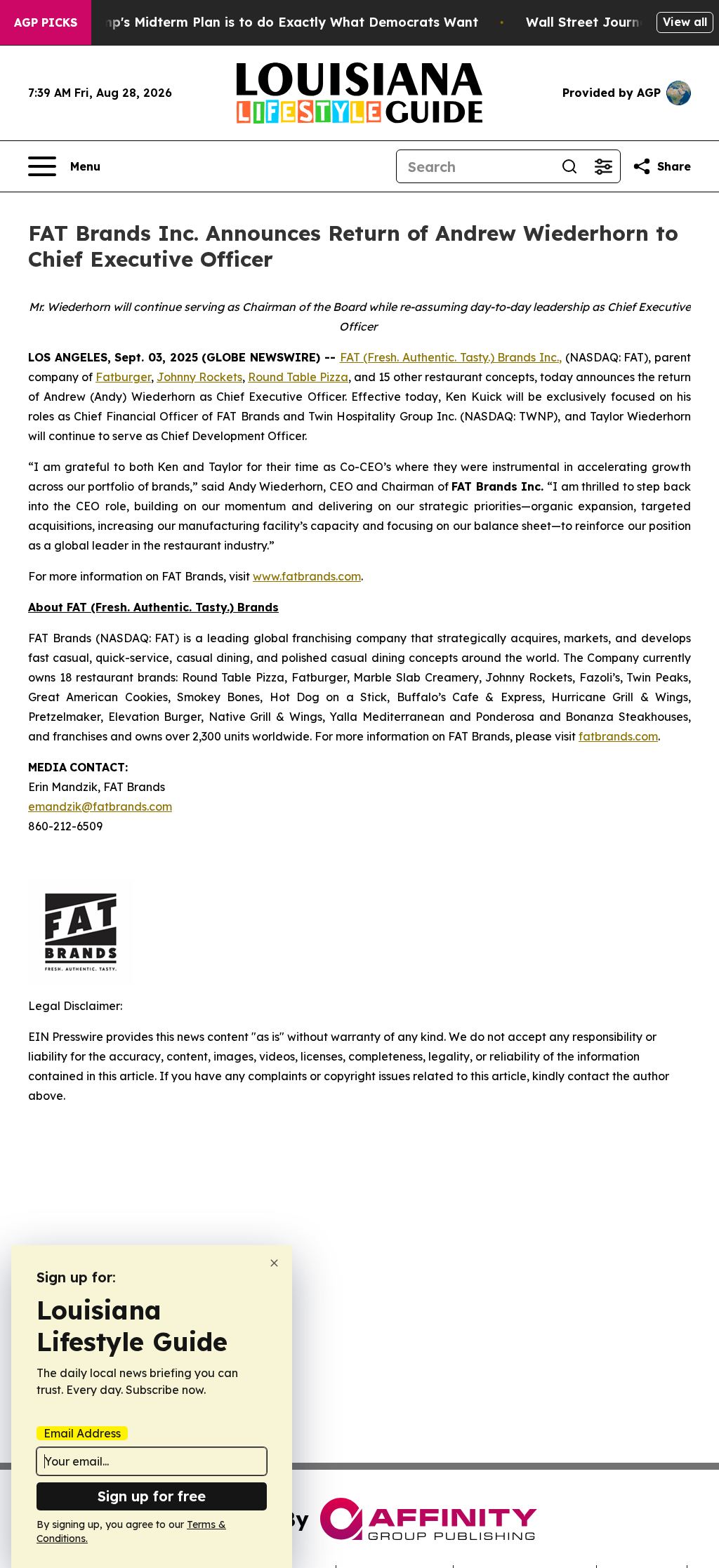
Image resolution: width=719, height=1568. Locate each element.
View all (685, 22)
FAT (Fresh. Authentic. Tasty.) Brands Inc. (449, 357)
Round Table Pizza (298, 377)
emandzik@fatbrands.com (100, 806)
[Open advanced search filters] (603, 166)
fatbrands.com (618, 736)
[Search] (569, 166)
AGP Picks (45, 22)
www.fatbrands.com (307, 576)
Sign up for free (152, 1496)
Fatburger (123, 377)
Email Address (82, 1433)
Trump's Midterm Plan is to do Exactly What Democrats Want (278, 22)
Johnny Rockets (199, 377)
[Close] (274, 1263)
